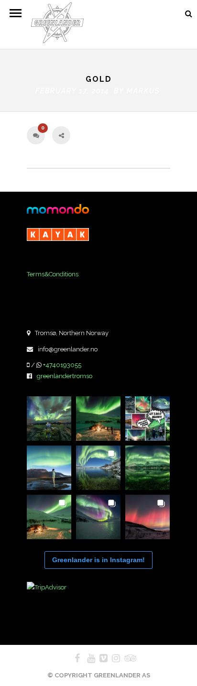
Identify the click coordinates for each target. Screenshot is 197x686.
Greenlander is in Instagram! (98, 560)
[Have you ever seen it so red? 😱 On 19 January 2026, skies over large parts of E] (147, 517)
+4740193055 (62, 365)
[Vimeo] (99, 658)
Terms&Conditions (52, 274)
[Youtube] (87, 658)
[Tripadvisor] (124, 658)
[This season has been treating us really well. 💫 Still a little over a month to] (49, 517)
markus (143, 91)
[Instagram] (112, 658)
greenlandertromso (64, 376)
